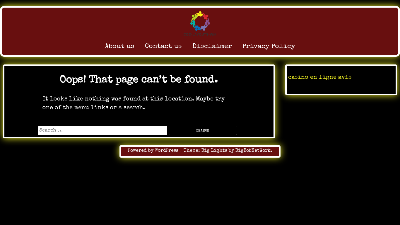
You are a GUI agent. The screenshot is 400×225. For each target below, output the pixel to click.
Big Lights (214, 151)
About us (119, 46)
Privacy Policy (268, 46)
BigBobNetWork (253, 151)
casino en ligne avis (319, 78)
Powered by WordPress (154, 151)
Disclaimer (212, 46)
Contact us (163, 46)
